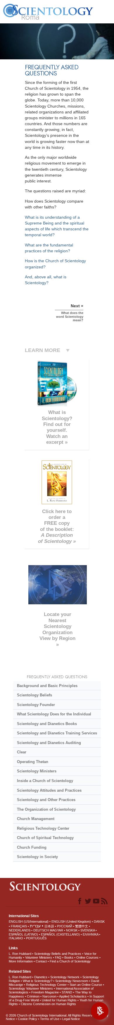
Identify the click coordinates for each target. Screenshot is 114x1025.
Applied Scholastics (73, 996)
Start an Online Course (86, 984)
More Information (21, 961)
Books (68, 957)
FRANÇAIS (19, 926)
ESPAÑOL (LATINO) (23, 934)
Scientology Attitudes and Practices (49, 790)
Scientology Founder (36, 705)
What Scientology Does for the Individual (54, 714)
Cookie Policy (27, 1019)
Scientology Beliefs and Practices (57, 953)
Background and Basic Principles (47, 686)
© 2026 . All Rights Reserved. (52, 1015)
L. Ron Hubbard (20, 953)
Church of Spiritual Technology (45, 838)
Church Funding (31, 847)
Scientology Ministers (36, 771)
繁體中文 (81, 926)
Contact (41, 961)
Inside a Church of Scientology (45, 781)
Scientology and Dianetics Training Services (57, 733)
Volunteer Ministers (38, 957)
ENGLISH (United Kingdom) (71, 921)
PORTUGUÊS (36, 938)
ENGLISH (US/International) (29, 921)
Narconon (49, 996)
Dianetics (40, 977)
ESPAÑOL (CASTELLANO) (60, 934)
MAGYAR (56, 930)
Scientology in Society (37, 857)
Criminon (33, 996)
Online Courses (87, 957)
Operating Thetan (32, 762)
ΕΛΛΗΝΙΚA (90, 934)
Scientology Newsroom (71, 981)
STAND (67, 992)
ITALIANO (16, 938)
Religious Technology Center (43, 828)
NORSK (71, 930)
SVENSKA (87, 930)
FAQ (58, 957)
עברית (35, 926)
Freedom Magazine (45, 992)
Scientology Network (65, 977)
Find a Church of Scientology (70, 961)
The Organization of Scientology (46, 809)
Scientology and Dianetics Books (47, 724)
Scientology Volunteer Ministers (31, 988)
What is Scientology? (37, 981)
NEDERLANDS (19, 930)
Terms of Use (49, 1019)
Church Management (35, 819)
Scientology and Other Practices (46, 800)
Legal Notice (71, 1019)
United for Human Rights (59, 1000)
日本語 (49, 926)
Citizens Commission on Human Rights (48, 1004)
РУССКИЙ (64, 926)
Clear (21, 752)
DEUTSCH (41, 930)
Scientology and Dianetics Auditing (49, 743)
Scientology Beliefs (34, 695)
